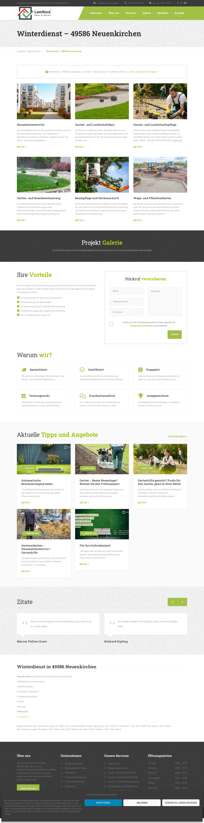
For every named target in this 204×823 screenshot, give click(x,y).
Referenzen (70, 772)
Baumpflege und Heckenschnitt (97, 198)
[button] (181, 602)
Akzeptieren (103, 802)
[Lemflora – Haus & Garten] (34, 13)
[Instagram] (181, 3)
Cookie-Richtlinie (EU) (75, 782)
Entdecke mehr (176, 436)
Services (131, 13)
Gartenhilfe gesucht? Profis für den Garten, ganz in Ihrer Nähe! (159, 482)
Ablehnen (142, 802)
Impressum (70, 786)
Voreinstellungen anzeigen (181, 802)
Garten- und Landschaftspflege (154, 124)
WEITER (20, 147)
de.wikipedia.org (23, 717)
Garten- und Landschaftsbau (95, 124)
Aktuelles (162, 13)
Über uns (114, 13)
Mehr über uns (28, 789)
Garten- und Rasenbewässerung (38, 198)
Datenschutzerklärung (141, 326)
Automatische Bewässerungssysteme (37, 482)
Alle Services (115, 763)
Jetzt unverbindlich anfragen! (143, 72)
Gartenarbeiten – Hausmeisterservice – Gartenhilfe (36, 549)
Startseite (96, 13)
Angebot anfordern (74, 763)
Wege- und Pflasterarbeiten (152, 198)
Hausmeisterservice (30, 124)
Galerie (146, 13)
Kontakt (179, 13)
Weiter (25, 502)
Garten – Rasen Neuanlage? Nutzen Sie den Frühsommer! (99, 482)
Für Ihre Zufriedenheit (95, 545)
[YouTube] (185, 3)
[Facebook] (178, 3)
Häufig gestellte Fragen (76, 768)
